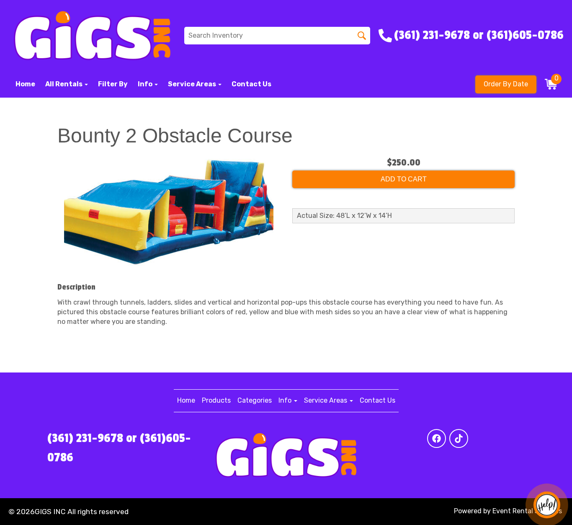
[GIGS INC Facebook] (436, 438)
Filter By (113, 84)
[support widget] (546, 504)
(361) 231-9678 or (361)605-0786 (119, 448)
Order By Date (506, 84)
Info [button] (146, 84)
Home (25, 84)
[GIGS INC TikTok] (458, 438)
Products (216, 400)
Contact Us (251, 84)
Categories (254, 400)
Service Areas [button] (192, 84)
